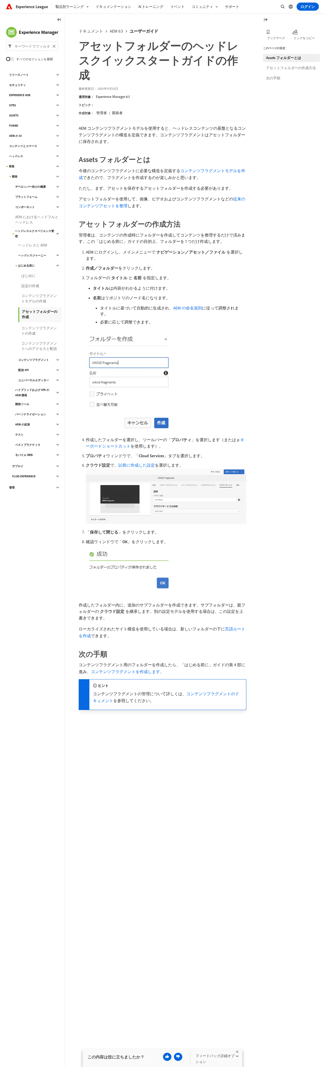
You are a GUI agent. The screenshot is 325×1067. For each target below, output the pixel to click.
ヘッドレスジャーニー (32, 255)
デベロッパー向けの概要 (30, 186)
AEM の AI (15, 136)
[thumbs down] (178, 1057)
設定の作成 (30, 286)
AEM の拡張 (22, 424)
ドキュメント (91, 31)
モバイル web (24, 455)
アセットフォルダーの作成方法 (291, 68)
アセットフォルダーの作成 (39, 314)
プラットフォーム (26, 197)
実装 (11, 166)
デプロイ (17, 466)
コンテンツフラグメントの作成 (39, 331)
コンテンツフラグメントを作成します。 (127, 671)
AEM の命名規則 (187, 307)
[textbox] (32, 46)
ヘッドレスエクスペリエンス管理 (34, 233)
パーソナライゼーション (30, 414)
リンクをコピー (304, 38)
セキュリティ (17, 85)
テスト (19, 434)
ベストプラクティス (27, 445)
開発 (15, 176)
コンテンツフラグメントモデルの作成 (39, 298)
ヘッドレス (16, 156)
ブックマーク (276, 38)
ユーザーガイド (144, 31)
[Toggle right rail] (265, 20)
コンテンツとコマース (23, 146)
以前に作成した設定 (136, 465)
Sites (12, 105)
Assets (14, 115)
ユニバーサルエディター (33, 380)
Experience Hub (19, 95)
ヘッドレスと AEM (32, 245)
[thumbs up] (167, 1057)
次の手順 (273, 78)
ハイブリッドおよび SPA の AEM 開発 (32, 392)
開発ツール (22, 404)
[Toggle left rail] (59, 20)
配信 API (23, 370)
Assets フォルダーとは (283, 57)
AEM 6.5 (116, 31)
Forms (13, 125)
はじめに (28, 275)
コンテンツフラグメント (33, 360)
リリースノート (19, 75)
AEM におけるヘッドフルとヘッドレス (36, 220)
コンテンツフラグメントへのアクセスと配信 (39, 346)
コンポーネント (25, 207)
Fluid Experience (24, 476)
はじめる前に (26, 265)
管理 (12, 487)
